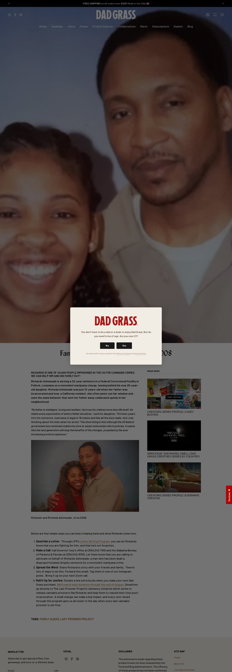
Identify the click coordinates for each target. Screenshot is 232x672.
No (107, 345)
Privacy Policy (140, 353)
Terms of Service (123, 353)
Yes (124, 345)
